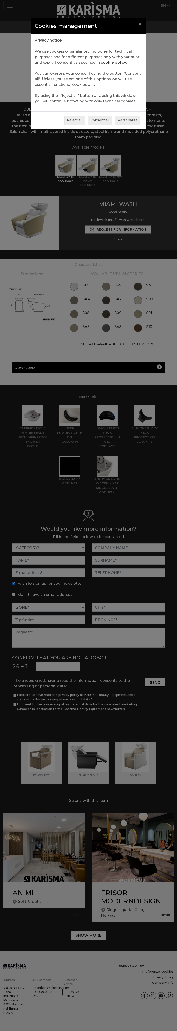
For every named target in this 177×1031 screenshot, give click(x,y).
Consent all (100, 120)
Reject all (74, 120)
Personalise (128, 120)
